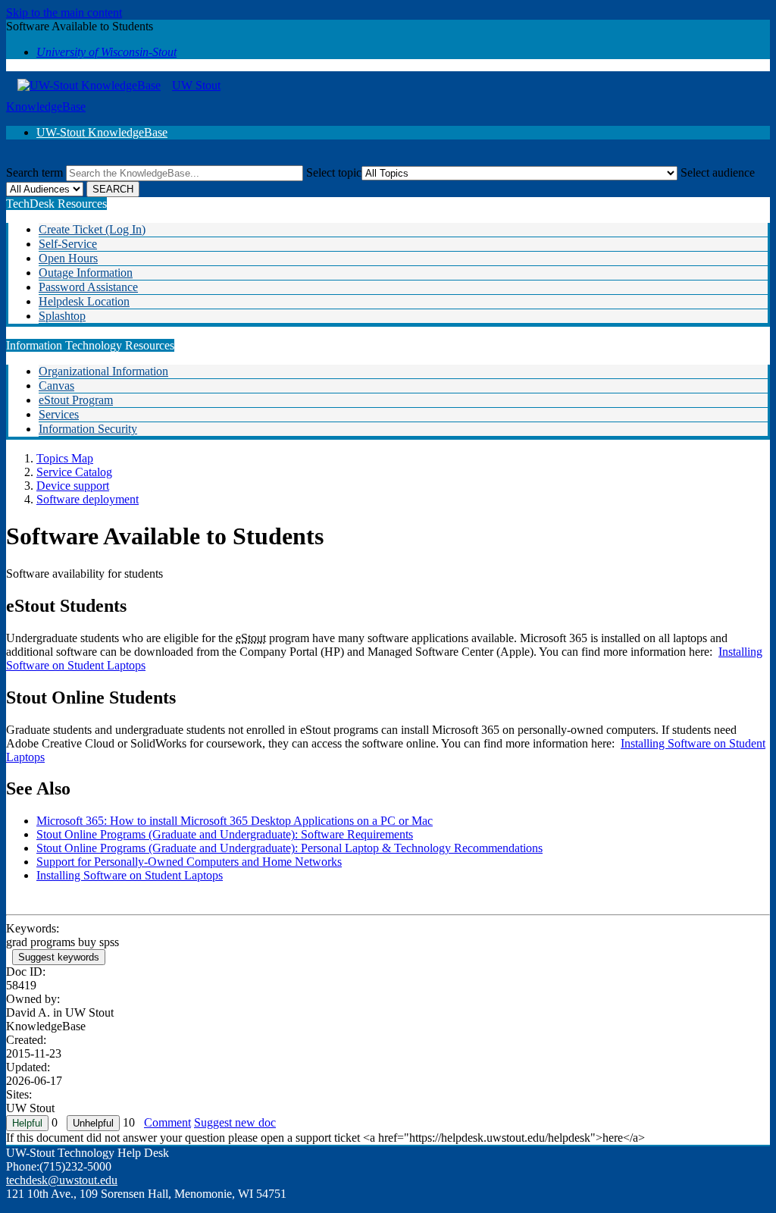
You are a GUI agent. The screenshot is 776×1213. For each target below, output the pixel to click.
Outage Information (86, 272)
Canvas (56, 385)
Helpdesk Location (84, 301)
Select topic (333, 172)
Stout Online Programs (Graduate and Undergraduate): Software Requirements (224, 834)
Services (59, 414)
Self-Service (68, 243)
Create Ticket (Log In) (92, 229)
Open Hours (68, 258)
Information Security (88, 428)
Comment (167, 1122)
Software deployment (87, 499)
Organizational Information (103, 371)
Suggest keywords (58, 957)
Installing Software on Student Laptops (129, 875)
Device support (72, 485)
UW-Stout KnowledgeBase (101, 132)
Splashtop (62, 315)
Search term (34, 172)
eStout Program (76, 399)
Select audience (718, 172)
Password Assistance (88, 287)
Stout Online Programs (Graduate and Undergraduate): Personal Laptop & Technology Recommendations (289, 848)
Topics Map (64, 458)
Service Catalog (74, 471)
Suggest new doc (235, 1122)
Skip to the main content (64, 12)
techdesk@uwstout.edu (61, 1180)
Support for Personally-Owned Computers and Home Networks (189, 861)
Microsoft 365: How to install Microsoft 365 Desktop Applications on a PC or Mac (234, 820)
